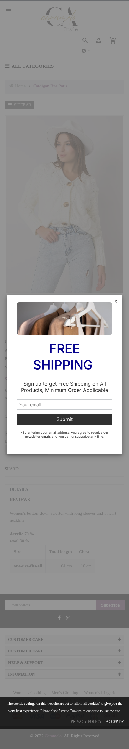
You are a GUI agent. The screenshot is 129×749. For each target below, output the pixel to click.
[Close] (115, 302)
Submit (64, 419)
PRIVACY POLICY (86, 722)
